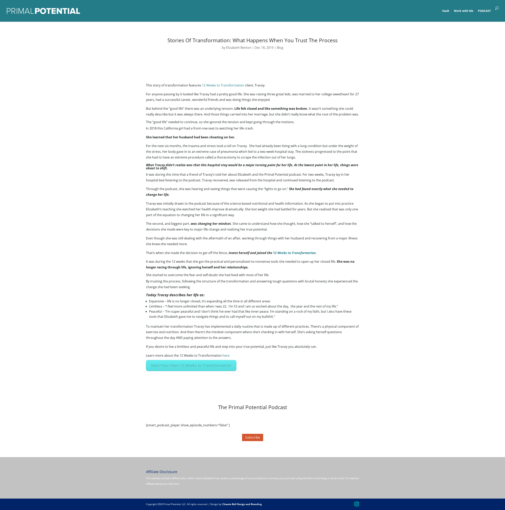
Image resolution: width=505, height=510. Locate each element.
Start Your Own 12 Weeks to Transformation (191, 365)
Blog (280, 47)
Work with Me (463, 11)
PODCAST (484, 11)
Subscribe (252, 437)
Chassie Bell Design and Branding (242, 504)
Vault (445, 11)
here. (226, 355)
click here (173, 484)
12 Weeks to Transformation (223, 85)
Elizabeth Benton (238, 47)
